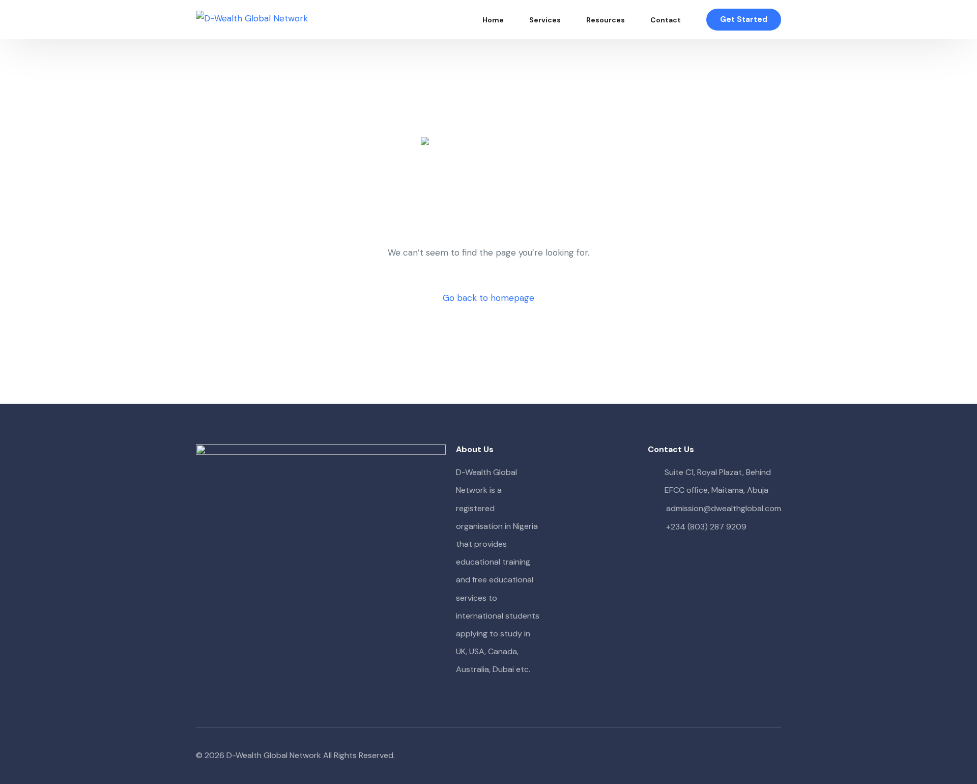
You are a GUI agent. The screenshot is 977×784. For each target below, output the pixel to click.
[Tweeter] (740, 756)
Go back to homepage (488, 297)
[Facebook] (724, 756)
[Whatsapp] (773, 756)
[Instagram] (757, 756)
